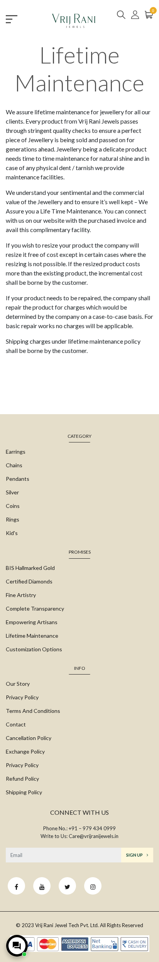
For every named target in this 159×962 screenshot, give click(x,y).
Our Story (18, 683)
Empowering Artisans (32, 622)
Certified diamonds (29, 581)
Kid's (12, 533)
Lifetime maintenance (32, 635)
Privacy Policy (22, 697)
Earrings (15, 451)
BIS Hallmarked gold (30, 567)
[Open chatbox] (17, 946)
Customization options (34, 649)
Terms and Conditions (33, 710)
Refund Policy (22, 778)
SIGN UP (135, 854)
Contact (16, 724)
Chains (14, 465)
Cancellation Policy (28, 738)
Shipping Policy (24, 792)
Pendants (17, 478)
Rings (12, 519)
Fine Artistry (21, 595)
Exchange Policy (25, 751)
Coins (13, 506)
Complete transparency (35, 608)
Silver (12, 492)
